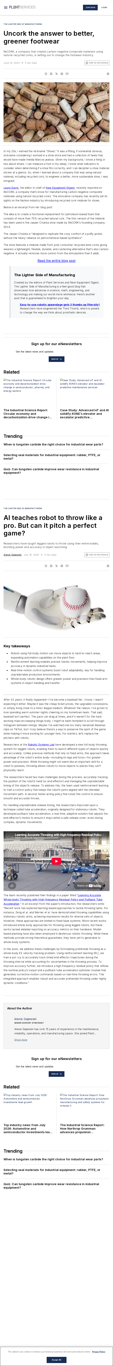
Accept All (56, 1360)
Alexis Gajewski (12, 554)
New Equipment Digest (60, 187)
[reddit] (61, 73)
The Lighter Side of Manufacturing (23, 24)
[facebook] (45, 73)
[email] (67, 73)
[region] (56, 1356)
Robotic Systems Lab (41, 744)
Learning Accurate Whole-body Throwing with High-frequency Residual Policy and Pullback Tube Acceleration (53, 899)
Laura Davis (11, 187)
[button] (6, 7)
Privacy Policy (98, 1352)
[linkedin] (51, 73)
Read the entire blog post (57, 260)
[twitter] (56, 73)
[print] (108, 73)
